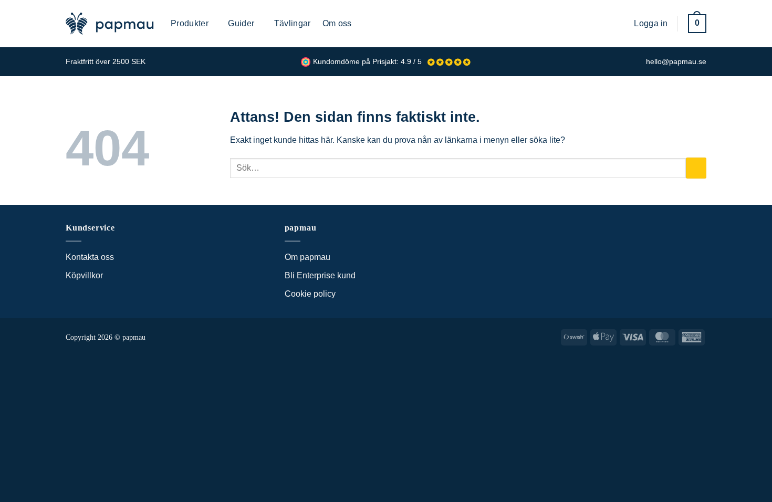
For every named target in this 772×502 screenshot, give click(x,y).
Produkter (189, 23)
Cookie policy (310, 293)
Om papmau (307, 257)
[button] (618, 23)
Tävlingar (292, 23)
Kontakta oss (90, 257)
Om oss (337, 23)
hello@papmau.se (676, 62)
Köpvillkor (84, 275)
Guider (241, 23)
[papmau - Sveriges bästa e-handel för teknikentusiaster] (110, 24)
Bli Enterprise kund (320, 275)
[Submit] (696, 168)
